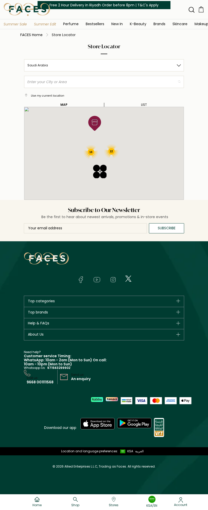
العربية (139, 451)
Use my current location (47, 96)
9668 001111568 (40, 382)
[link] (159, 23)
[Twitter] (128, 279)
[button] (15, 24)
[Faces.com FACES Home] (27, 9)
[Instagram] (113, 280)
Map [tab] (63, 105)
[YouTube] (97, 280)
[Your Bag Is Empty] (201, 9)
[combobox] (104, 65)
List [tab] (144, 105)
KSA (130, 451)
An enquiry (81, 378)
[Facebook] (81, 280)
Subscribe (167, 228)
